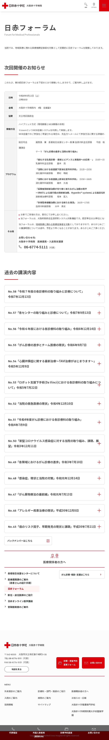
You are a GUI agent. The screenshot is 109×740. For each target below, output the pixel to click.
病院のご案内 (44, 697)
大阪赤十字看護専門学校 (83, 704)
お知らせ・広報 (79, 697)
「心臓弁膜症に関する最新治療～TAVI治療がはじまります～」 (52, 363)
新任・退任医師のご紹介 (20, 595)
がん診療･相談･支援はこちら (75, 574)
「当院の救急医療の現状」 (40, 403)
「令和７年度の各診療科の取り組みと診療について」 (46, 294)
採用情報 (8, 704)
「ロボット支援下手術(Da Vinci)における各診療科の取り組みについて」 (54, 385)
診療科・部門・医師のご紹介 (52, 691)
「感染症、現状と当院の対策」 (44, 478)
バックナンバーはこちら (19, 540)
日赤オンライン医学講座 (20, 601)
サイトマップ (44, 704)
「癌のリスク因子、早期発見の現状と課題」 (52, 526)
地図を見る (17, 669)
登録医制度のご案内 (18, 607)
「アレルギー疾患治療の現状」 (43, 510)
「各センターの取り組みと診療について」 (49, 313)
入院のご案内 (10, 697)
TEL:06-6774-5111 (13, 658)
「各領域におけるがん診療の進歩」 (45, 462)
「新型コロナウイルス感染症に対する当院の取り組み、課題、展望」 (53, 443)
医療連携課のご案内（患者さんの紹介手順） (20, 581)
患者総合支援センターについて (24, 573)
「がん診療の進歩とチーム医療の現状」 (47, 345)
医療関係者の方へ (80, 691)
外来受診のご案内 (12, 691)
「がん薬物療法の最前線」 (40, 494)
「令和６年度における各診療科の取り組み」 (52, 329)
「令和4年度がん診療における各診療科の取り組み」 (45, 422)
